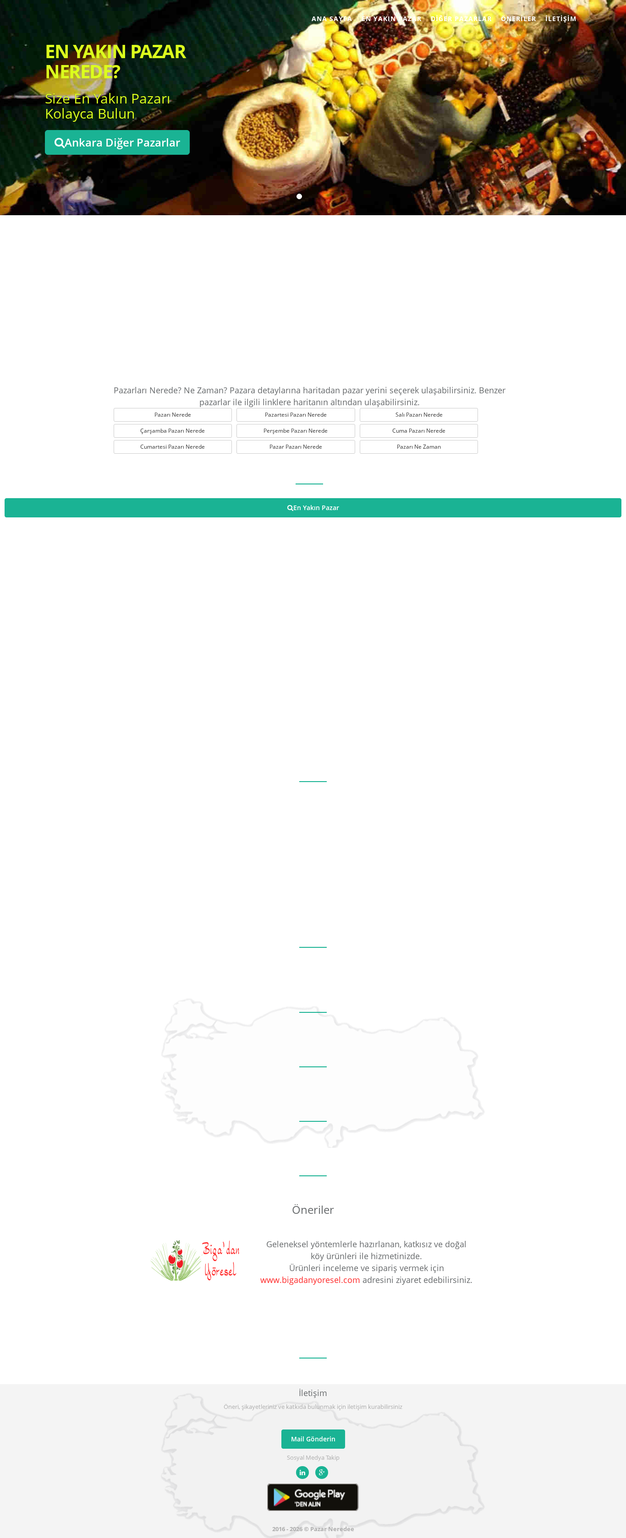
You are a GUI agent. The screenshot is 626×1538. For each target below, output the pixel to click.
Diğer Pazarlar (461, 18)
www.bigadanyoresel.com (310, 1279)
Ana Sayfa (332, 18)
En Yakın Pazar (392, 18)
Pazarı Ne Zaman (419, 447)
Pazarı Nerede (172, 414)
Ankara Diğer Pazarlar (122, 142)
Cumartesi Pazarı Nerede (172, 447)
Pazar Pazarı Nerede (295, 447)
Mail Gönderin (313, 1439)
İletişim (561, 18)
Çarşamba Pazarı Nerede (172, 431)
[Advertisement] (313, 298)
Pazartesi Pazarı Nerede (296, 414)
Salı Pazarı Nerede (419, 414)
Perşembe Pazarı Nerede (296, 431)
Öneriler (518, 18)
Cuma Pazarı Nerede (418, 431)
